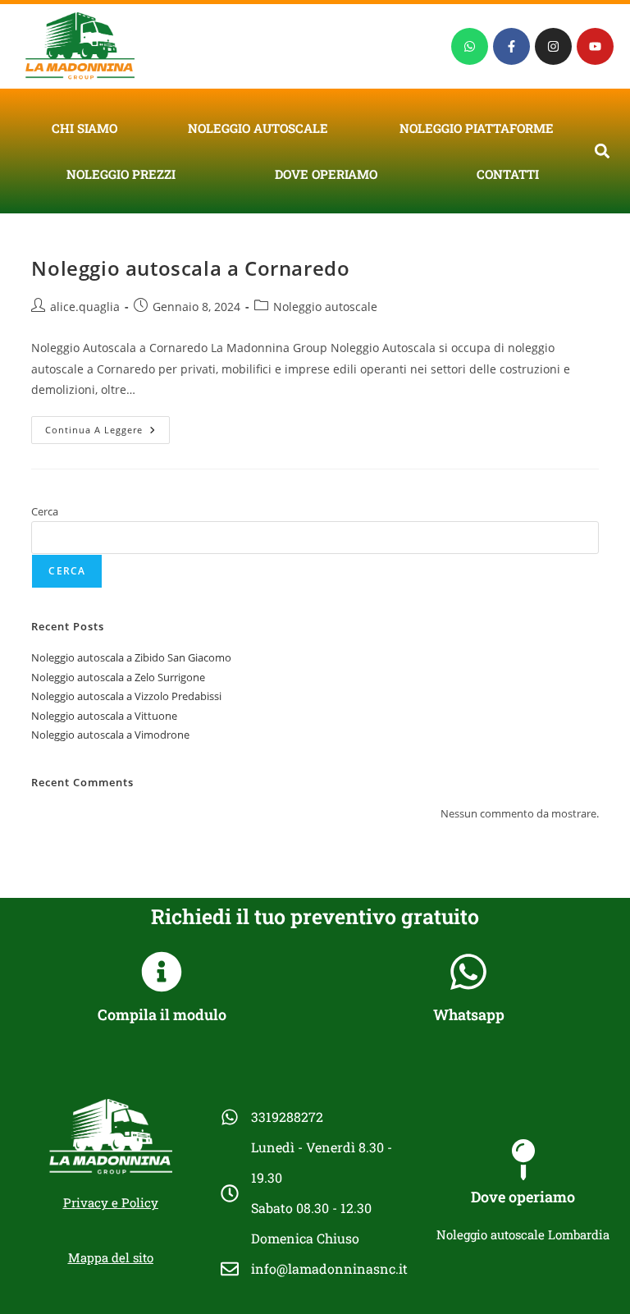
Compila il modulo (162, 1014)
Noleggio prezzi (121, 174)
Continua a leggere (107, 426)
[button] (602, 150)
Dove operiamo (326, 174)
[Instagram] (553, 46)
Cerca (44, 511)
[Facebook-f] (511, 46)
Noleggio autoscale (258, 128)
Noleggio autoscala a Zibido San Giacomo (131, 657)
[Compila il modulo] (161, 971)
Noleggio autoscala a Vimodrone (110, 734)
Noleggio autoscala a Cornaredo (190, 268)
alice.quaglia (85, 306)
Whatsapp (468, 1014)
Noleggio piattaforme (476, 128)
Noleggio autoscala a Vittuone (104, 715)
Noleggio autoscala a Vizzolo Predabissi (126, 696)
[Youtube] (595, 46)
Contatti (508, 174)
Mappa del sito (110, 1257)
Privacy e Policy (110, 1202)
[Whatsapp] (469, 46)
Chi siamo (84, 128)
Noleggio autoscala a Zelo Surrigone (118, 677)
